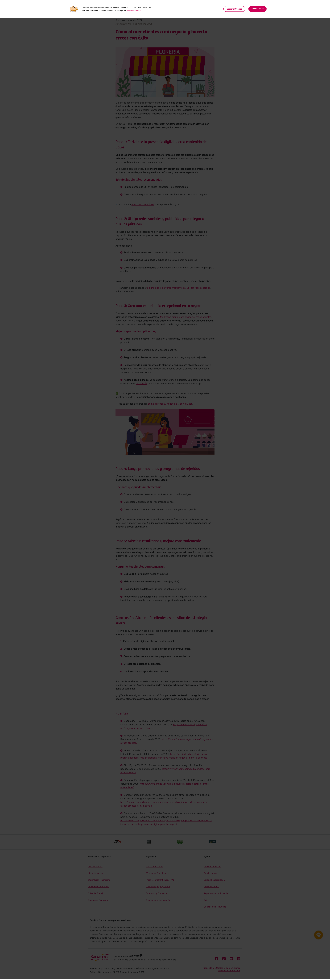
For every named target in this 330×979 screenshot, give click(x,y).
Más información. (134, 10)
